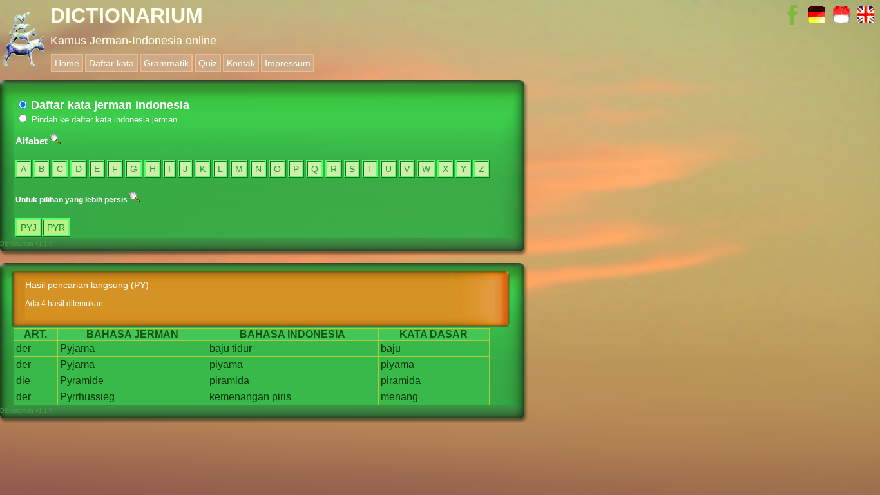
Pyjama (77, 348)
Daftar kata (111, 63)
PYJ (29, 227)
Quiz (207, 63)
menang (399, 396)
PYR (56, 227)
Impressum (288, 63)
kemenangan (239, 396)
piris (281, 396)
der (23, 348)
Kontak (241, 63)
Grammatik (166, 63)
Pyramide (82, 380)
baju (219, 348)
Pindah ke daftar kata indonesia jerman (103, 119)
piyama (226, 364)
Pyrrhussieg (87, 396)
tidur (242, 348)
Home (67, 63)
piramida (229, 380)
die (23, 380)
